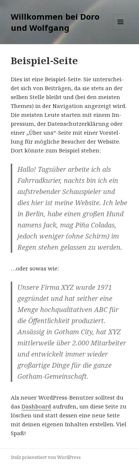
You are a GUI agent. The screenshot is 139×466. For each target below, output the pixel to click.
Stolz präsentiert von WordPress (46, 457)
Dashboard (36, 406)
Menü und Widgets (120, 29)
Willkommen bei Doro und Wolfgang (55, 22)
